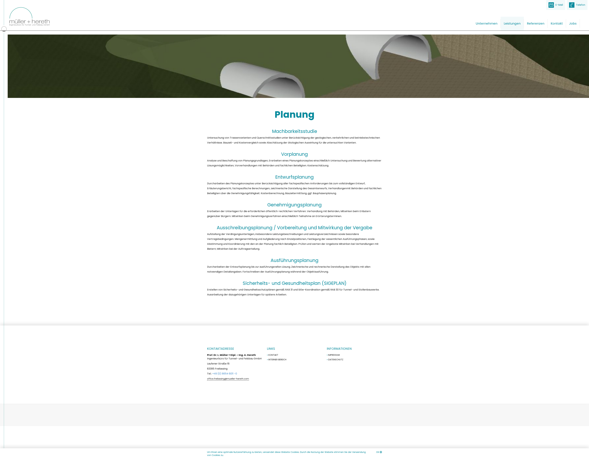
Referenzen (535, 23)
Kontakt (557, 23)
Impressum (334, 354)
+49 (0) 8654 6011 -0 (224, 373)
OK (377, 452)
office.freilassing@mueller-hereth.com (228, 378)
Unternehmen (486, 23)
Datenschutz (335, 359)
